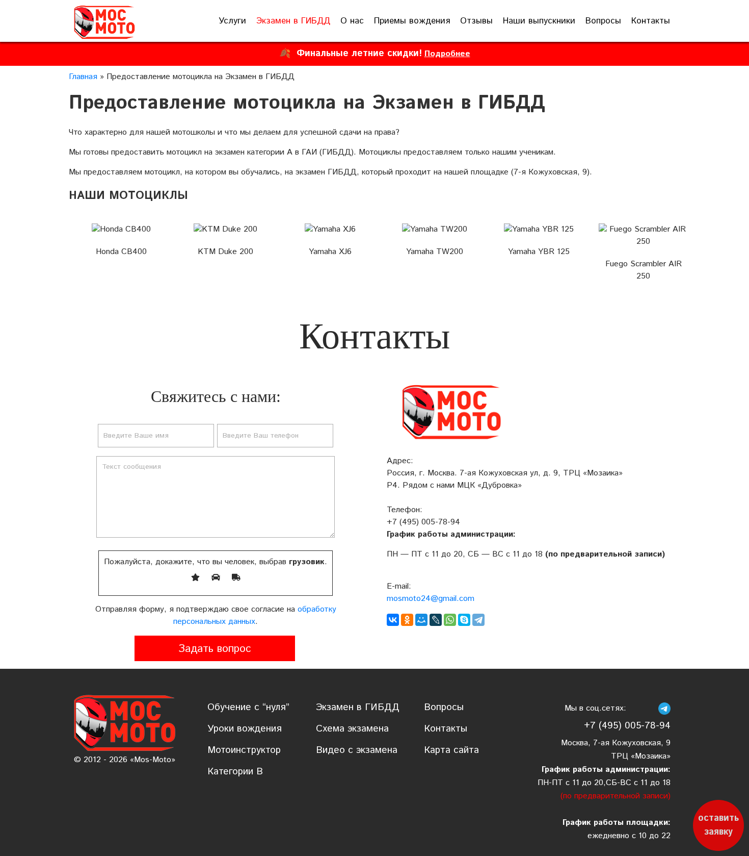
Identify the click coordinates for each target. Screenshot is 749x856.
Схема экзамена (352, 729)
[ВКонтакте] (393, 620)
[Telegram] (478, 620)
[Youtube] (650, 708)
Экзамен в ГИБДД (293, 21)
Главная (83, 77)
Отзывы (476, 21)
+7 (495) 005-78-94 (423, 522)
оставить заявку (718, 825)
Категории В (235, 771)
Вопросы (603, 21)
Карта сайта (451, 750)
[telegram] (664, 708)
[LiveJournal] (436, 620)
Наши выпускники (539, 21)
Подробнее (447, 54)
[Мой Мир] (421, 620)
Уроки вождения (244, 729)
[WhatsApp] (450, 620)
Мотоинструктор (244, 750)
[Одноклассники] (407, 620)
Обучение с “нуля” (248, 707)
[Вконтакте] (635, 708)
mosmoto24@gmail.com (430, 599)
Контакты (650, 21)
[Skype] (464, 620)
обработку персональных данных (254, 615)
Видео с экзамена (356, 750)
